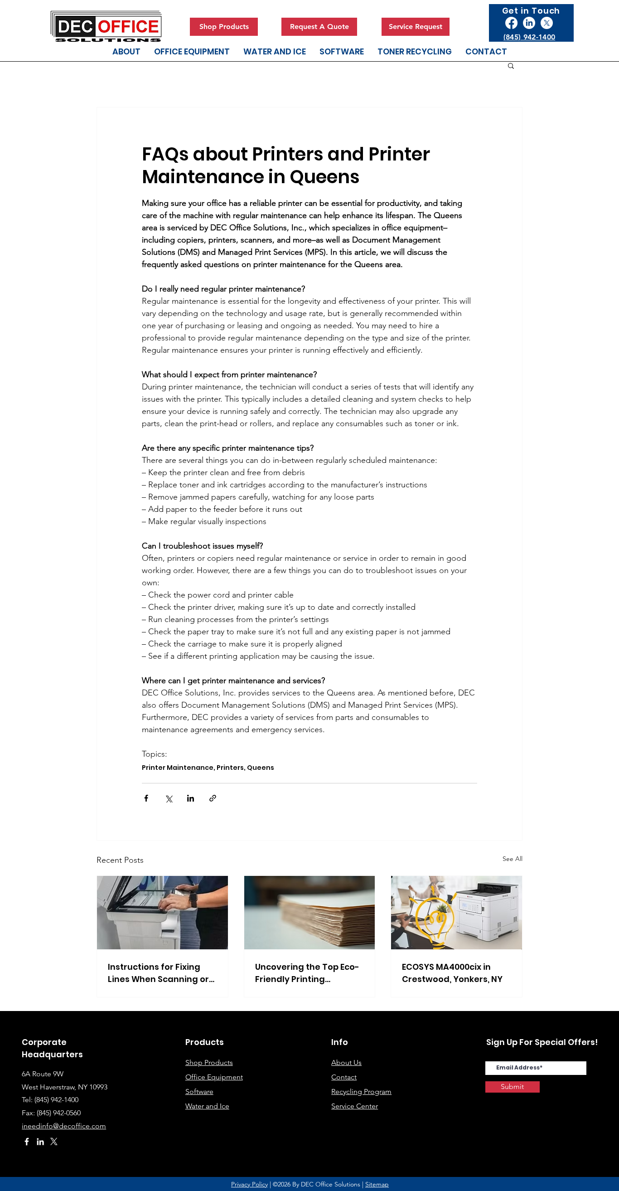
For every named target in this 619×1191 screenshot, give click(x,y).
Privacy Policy (249, 1184)
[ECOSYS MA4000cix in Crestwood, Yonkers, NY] (456, 912)
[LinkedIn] (529, 23)
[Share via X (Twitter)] (168, 798)
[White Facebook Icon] (27, 1142)
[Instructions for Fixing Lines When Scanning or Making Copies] (162, 912)
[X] (547, 23)
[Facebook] (511, 23)
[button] (511, 65)
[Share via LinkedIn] (190, 798)
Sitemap (377, 1184)
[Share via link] (212, 798)
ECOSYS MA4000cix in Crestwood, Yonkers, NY (452, 973)
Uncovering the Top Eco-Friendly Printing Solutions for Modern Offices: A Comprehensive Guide (307, 973)
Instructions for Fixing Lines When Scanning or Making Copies (158, 973)
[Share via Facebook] (146, 798)
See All (512, 859)
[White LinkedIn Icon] (40, 1142)
